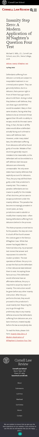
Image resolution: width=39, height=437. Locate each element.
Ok (20, 434)
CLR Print (19, 394)
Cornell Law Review (15, 9)
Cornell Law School (20, 368)
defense (9, 63)
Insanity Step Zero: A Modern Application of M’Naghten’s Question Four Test (18, 337)
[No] (36, 429)
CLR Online (19, 405)
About (19, 383)
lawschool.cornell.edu (19, 375)
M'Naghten (21, 63)
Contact (19, 415)
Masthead (19, 399)
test (27, 63)
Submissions (19, 388)
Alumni (19, 410)
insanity (14, 63)
